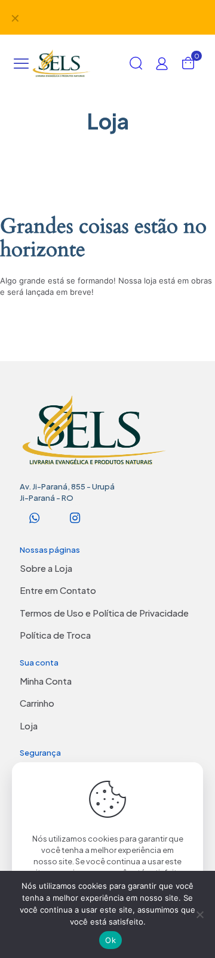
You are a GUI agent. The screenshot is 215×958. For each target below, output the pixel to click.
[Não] (200, 914)
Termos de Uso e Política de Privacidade (104, 612)
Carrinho (37, 703)
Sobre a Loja (46, 568)
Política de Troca (55, 634)
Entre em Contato (58, 590)
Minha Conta (46, 680)
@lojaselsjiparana (135, 11)
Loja (29, 725)
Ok (110, 940)
